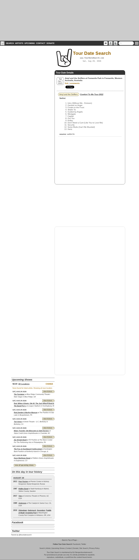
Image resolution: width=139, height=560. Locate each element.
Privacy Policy (94, 548)
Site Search (83, 548)
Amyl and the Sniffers (68, 94)
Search (10, 43)
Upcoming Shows (58, 548)
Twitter (83, 544)
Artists (19, 43)
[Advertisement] (69, 20)
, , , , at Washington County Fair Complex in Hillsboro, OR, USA (34, 512)
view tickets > (48, 391)
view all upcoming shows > (25, 465)
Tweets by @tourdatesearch (21, 535)
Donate (50, 43)
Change (49, 384)
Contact (40, 43)
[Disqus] (90, 263)
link (66, 83)
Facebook (76, 544)
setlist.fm (71, 134)
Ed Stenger (76, 552)
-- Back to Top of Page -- (69, 540)
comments (75, 83)
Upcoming (29, 43)
